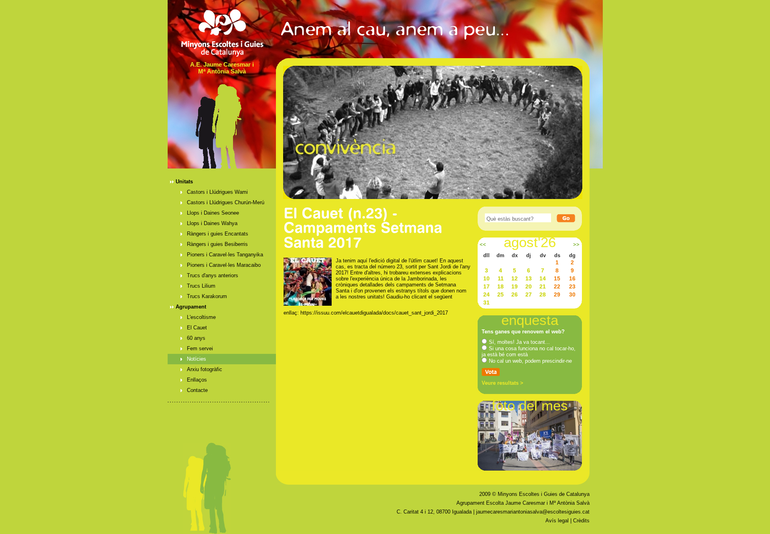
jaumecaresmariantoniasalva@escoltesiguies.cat (533, 512)
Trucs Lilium (201, 286)
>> (576, 245)
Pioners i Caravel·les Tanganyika (225, 255)
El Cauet (197, 328)
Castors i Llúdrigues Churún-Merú (225, 202)
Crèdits (581, 521)
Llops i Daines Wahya (212, 223)
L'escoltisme (201, 317)
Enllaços (197, 380)
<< (483, 245)
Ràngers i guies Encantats (217, 234)
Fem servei (200, 348)
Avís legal (557, 521)
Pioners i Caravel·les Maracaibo (224, 265)
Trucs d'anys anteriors (212, 275)
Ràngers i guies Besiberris (217, 244)
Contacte (197, 390)
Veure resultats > (502, 383)
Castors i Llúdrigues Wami (217, 192)
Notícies (196, 359)
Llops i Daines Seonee (213, 213)
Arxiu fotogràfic (204, 369)
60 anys (196, 338)
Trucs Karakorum (207, 296)
